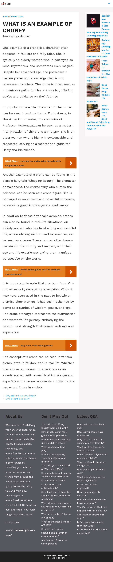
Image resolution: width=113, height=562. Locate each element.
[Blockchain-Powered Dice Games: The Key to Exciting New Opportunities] (93, 21)
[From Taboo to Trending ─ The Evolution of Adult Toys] (93, 66)
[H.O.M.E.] (7, 3)
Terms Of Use (64, 555)
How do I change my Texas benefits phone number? (53, 458)
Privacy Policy (50, 555)
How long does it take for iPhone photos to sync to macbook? (55, 495)
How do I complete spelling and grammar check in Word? (54, 533)
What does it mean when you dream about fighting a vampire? (56, 506)
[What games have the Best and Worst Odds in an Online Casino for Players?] (93, 111)
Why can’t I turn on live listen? (21, 396)
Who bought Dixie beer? (17, 399)
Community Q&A (16, 17)
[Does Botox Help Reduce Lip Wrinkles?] (93, 90)
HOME (5, 17)
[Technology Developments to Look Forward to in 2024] (93, 45)
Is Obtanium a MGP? (53, 480)
